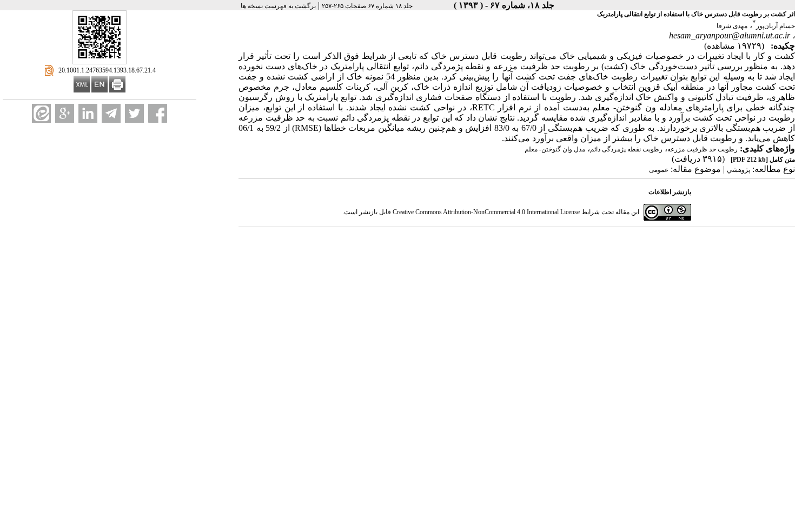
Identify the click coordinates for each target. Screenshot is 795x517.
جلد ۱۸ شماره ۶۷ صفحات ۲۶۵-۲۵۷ (367, 6)
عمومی (658, 170)
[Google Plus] (64, 113)
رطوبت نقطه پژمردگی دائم (626, 149)
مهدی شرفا (732, 26)
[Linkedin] (87, 113)
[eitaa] (41, 113)
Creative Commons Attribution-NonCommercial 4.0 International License (486, 212)
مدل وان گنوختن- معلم (555, 149)
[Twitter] (134, 113)
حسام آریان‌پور (775, 26)
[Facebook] (157, 113)
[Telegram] (111, 113)
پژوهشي (738, 170)
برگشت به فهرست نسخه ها (278, 6)
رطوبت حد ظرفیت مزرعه (702, 149)
